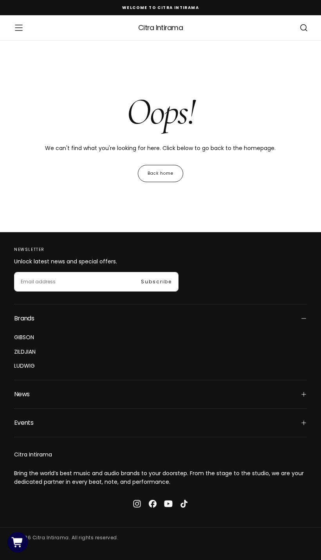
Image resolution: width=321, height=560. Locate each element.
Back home (160, 173)
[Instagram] (137, 503)
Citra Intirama (33, 454)
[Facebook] (152, 503)
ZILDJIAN (25, 352)
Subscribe (156, 281)
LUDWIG (24, 366)
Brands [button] (24, 318)
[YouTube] (168, 503)
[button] (18, 27)
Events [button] (23, 422)
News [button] (21, 394)
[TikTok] (184, 503)
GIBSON (24, 337)
